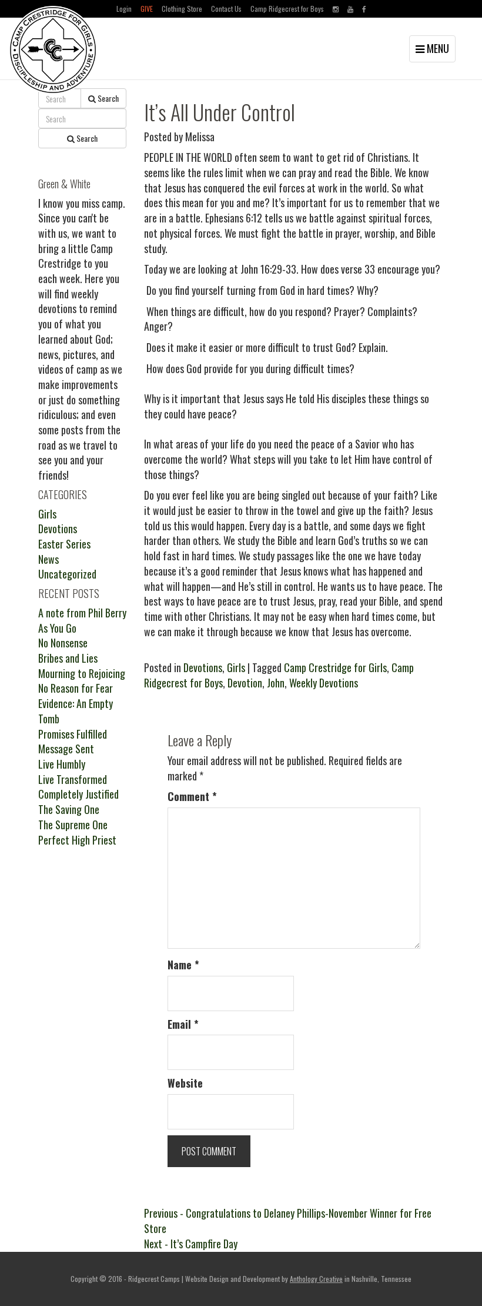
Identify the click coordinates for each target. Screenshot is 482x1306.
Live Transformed (72, 779)
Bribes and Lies (68, 658)
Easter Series (64, 543)
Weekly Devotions (323, 682)
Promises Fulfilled (72, 734)
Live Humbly (61, 764)
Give (146, 9)
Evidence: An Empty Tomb (75, 711)
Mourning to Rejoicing (81, 673)
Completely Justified (78, 794)
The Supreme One (73, 824)
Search (107, 98)
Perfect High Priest (77, 840)
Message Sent (66, 748)
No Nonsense (63, 642)
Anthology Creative (316, 1279)
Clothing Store (182, 9)
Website (185, 1083)
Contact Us (226, 9)
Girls (236, 667)
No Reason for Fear (75, 688)
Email (183, 1024)
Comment (192, 796)
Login (124, 9)
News (48, 559)
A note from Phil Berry (82, 612)
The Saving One (68, 809)
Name (183, 965)
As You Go (57, 628)
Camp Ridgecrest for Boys (287, 9)
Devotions (202, 667)
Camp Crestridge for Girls (335, 667)
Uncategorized (67, 573)
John (275, 682)
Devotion (244, 682)
